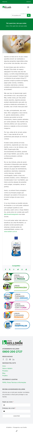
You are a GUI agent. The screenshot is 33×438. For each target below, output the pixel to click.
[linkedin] (13, 359)
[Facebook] (5, 269)
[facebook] (3, 359)
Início (7, 26)
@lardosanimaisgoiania (11, 214)
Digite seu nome (7, 402)
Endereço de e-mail (9, 408)
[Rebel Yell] (16, 430)
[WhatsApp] (13, 269)
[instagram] (7, 359)
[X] (9, 269)
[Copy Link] (26, 269)
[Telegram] (17, 269)
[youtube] (10, 359)
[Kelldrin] (6, 7)
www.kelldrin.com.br (10, 231)
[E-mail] (22, 269)
